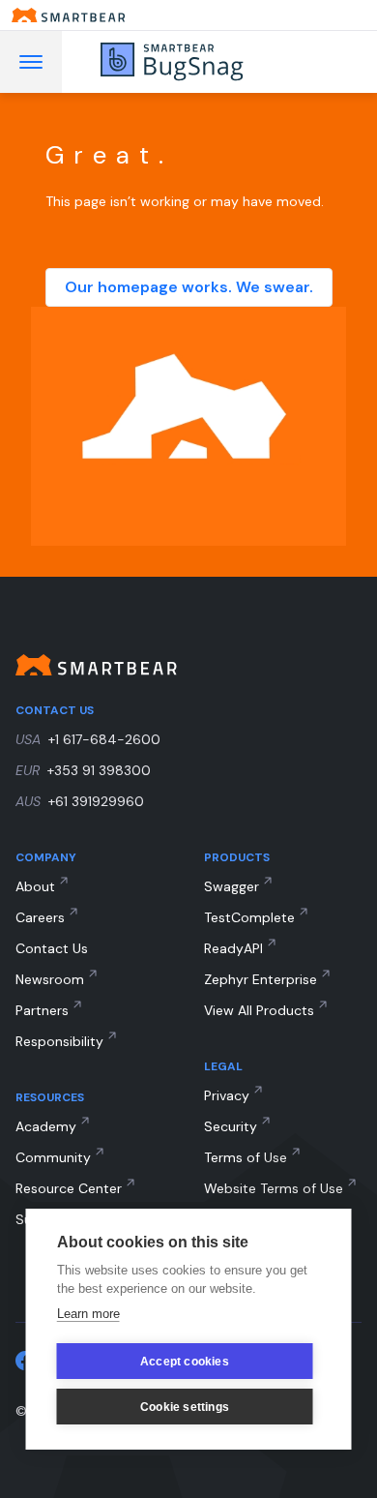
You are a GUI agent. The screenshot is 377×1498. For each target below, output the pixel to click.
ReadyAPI (233, 948)
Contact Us (51, 948)
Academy (45, 1126)
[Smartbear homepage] (188, 15)
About (35, 886)
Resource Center (68, 1188)
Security (230, 1126)
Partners (42, 1010)
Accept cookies (184, 1361)
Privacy (226, 1095)
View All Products (259, 1010)
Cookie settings (184, 1407)
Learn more (88, 1313)
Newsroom (49, 979)
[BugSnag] (200, 62)
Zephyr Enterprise (260, 979)
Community (53, 1157)
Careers (40, 917)
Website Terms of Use (273, 1188)
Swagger (231, 886)
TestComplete (249, 917)
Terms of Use (245, 1157)
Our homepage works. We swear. (189, 287)
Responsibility (59, 1041)
